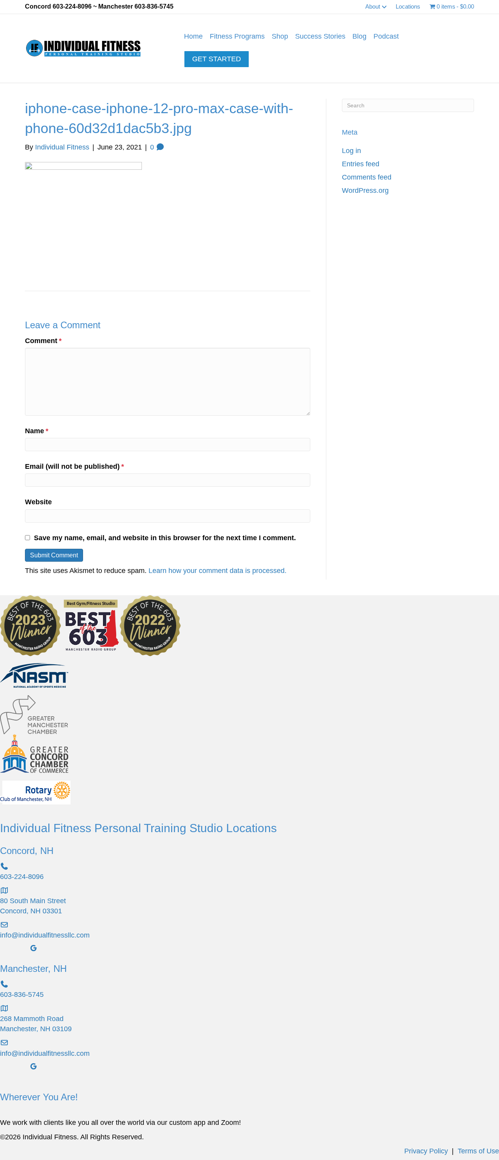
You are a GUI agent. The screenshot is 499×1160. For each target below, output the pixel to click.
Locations (408, 6)
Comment (43, 341)
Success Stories (320, 36)
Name (36, 431)
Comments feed (366, 177)
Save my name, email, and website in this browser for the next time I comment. (165, 538)
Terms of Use (478, 1151)
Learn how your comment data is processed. (218, 571)
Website (38, 502)
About (372, 6)
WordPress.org (365, 190)
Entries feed (360, 164)
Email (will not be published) (74, 466)
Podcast (386, 36)
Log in (351, 151)
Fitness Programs (237, 36)
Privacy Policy (426, 1151)
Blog (359, 36)
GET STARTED (216, 59)
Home (193, 36)
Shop (280, 36)
